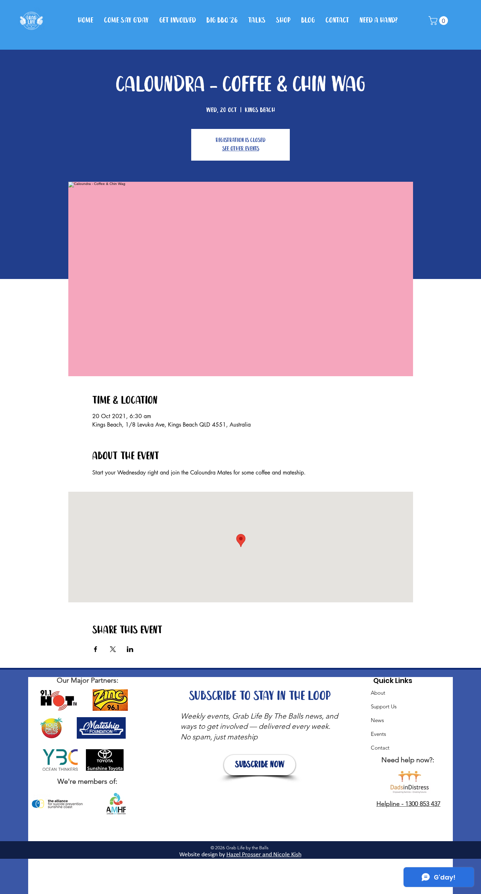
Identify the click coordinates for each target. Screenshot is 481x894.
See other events (240, 149)
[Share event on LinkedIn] (130, 649)
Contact (380, 747)
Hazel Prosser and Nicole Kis (262, 854)
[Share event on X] (113, 649)
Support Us (383, 706)
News (377, 720)
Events (378, 734)
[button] (439, 20)
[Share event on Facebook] (95, 649)
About (378, 692)
